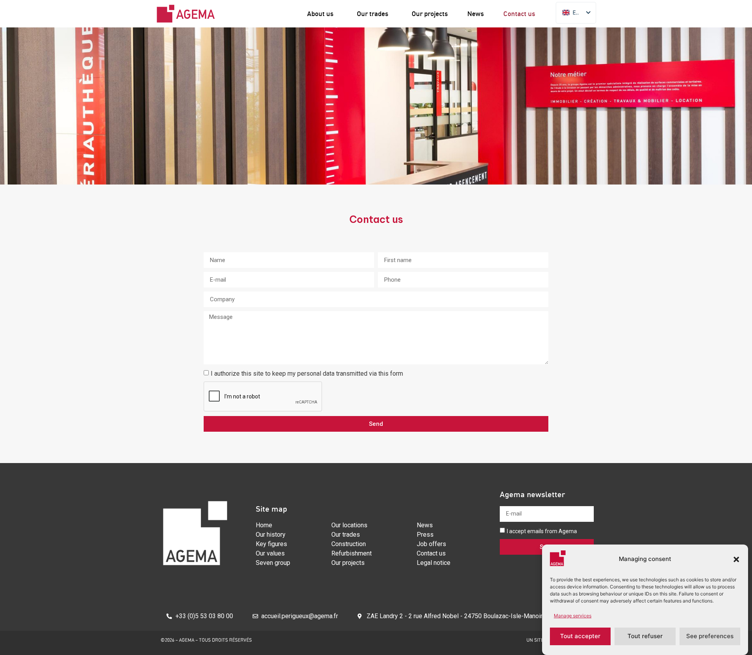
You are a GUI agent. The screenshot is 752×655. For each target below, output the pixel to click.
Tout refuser (645, 636)
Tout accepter (580, 636)
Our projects (430, 13)
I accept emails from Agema (542, 531)
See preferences (710, 636)
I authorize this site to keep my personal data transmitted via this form (308, 373)
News (475, 13)
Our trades (372, 13)
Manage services (572, 616)
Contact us (519, 13)
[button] (736, 559)
